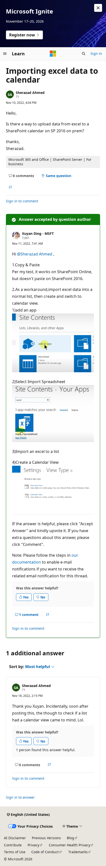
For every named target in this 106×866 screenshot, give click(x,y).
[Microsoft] (53, 53)
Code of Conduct (45, 852)
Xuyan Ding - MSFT (38, 233)
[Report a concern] (10, 187)
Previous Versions (46, 838)
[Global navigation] (5, 53)
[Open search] (83, 53)
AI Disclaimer (15, 838)
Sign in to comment (22, 201)
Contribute (13, 845)
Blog (70, 838)
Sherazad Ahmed (30, 92)
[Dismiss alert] (98, 8)
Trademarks (78, 852)
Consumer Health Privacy (69, 845)
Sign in (96, 53)
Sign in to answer (20, 797)
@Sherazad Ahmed (35, 254)
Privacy (33, 845)
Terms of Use (14, 852)
